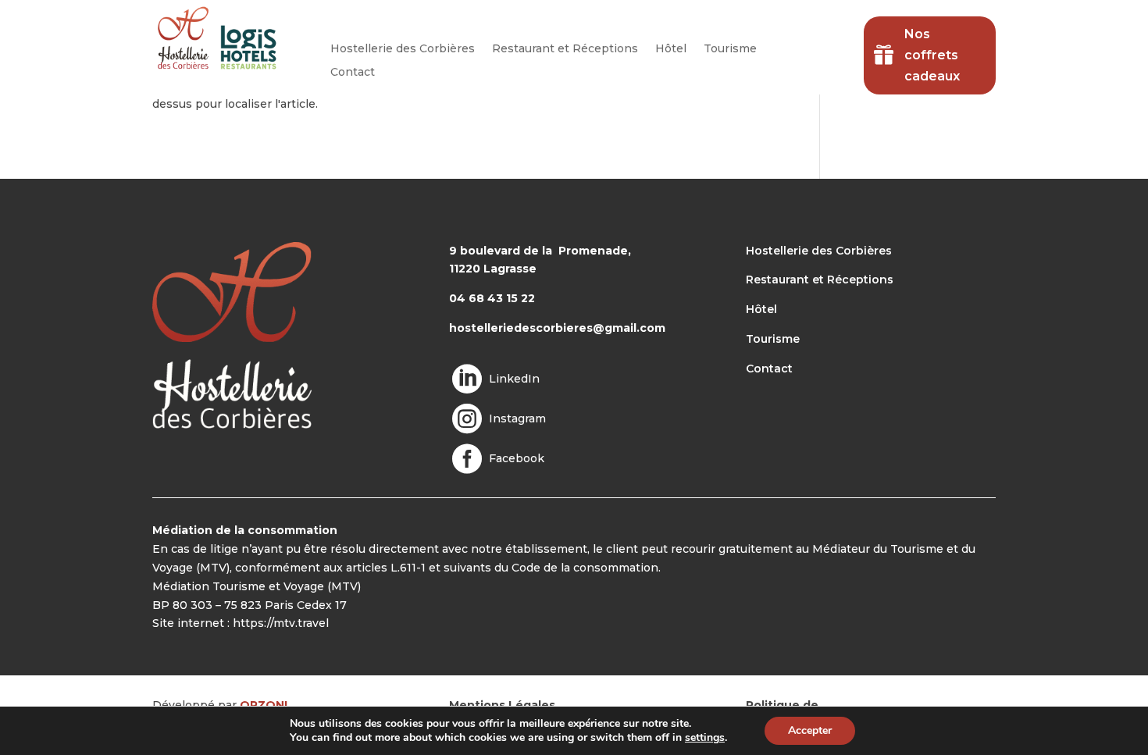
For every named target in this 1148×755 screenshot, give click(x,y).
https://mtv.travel (281, 623)
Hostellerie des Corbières (402, 49)
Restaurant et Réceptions (565, 49)
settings (705, 738)
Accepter (810, 730)
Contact (352, 72)
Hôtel (670, 49)
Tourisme (730, 49)
